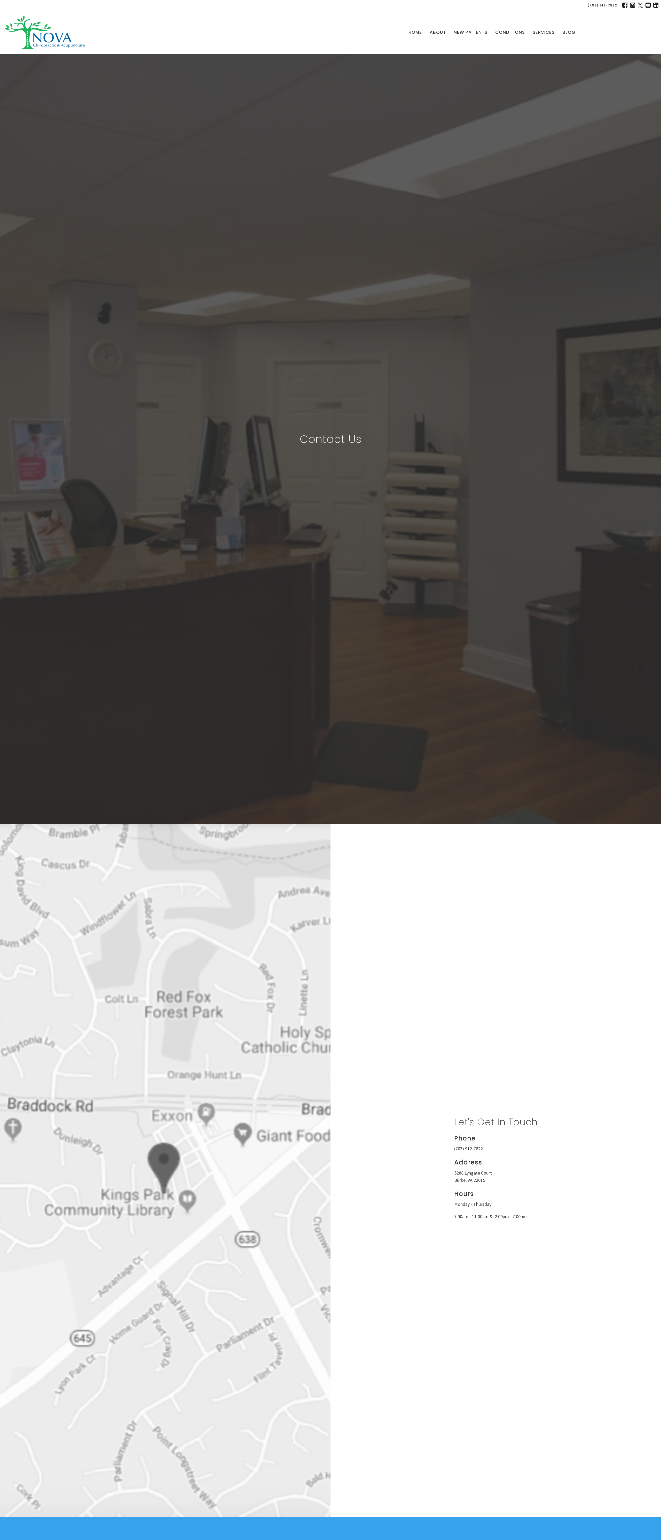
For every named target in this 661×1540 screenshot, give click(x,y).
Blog (569, 32)
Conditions (510, 32)
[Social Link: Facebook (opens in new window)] (624, 5)
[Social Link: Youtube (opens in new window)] (648, 5)
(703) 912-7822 (602, 5)
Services (544, 32)
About (438, 32)
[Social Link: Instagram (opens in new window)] (632, 5)
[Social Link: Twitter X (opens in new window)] (640, 5)
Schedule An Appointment (619, 32)
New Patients (470, 32)
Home (415, 32)
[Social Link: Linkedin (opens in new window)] (655, 5)
